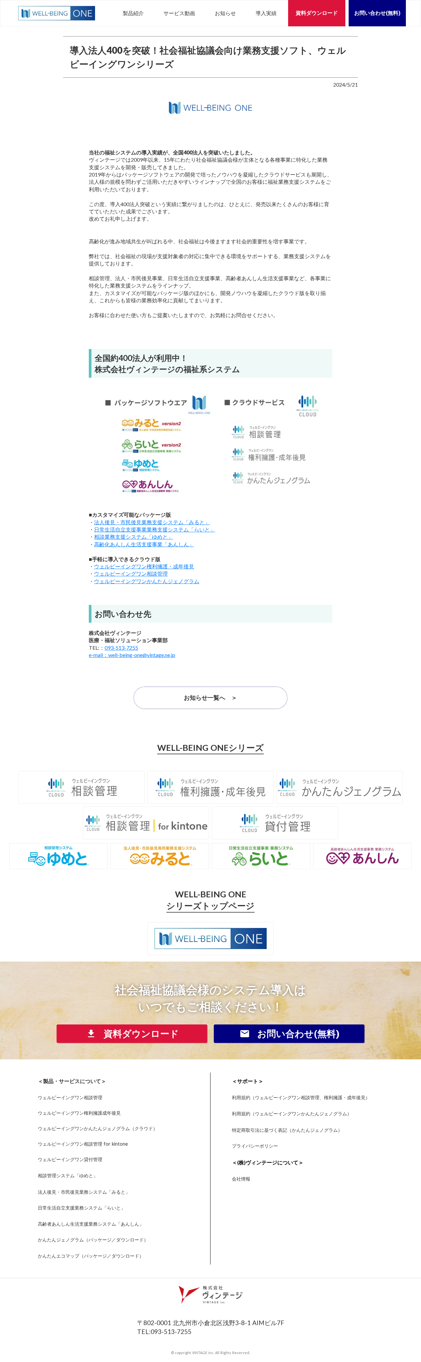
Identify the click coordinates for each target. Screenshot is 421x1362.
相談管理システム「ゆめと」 (68, 1175)
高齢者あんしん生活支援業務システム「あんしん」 (91, 1224)
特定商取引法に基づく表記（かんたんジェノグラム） (287, 1130)
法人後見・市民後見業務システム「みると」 (84, 1192)
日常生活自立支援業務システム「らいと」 (81, 1208)
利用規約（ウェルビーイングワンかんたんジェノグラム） (292, 1113)
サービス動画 (179, 13)
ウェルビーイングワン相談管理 (131, 573)
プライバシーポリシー (255, 1146)
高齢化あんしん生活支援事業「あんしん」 (144, 544)
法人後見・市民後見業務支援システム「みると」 (152, 522)
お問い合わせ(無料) (377, 13)
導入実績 (266, 13)
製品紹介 (133, 13)
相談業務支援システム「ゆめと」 (133, 536)
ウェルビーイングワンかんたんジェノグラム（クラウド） (98, 1128)
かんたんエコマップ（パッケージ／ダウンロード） (91, 1256)
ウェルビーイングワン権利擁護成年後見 (79, 1113)
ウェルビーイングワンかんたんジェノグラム (146, 581)
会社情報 (241, 1178)
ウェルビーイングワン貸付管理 (70, 1159)
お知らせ (225, 13)
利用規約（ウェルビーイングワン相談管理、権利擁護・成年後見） (301, 1097)
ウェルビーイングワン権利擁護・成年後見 (144, 566)
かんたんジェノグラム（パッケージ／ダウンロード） (93, 1239)
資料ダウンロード (317, 13)
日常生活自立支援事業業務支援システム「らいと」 (154, 529)
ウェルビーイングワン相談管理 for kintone (83, 1144)
